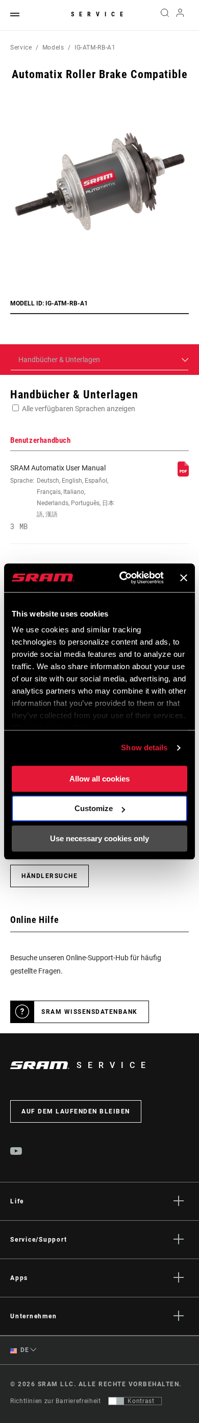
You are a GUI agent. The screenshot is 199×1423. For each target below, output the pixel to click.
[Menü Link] (14, 15)
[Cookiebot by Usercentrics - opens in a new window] (123, 577)
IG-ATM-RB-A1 (95, 47)
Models (53, 47)
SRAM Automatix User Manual (62, 497)
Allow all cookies (99, 778)
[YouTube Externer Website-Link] (16, 1152)
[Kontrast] (116, 1401)
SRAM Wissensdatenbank (89, 1011)
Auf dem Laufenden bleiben (75, 1111)
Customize (93, 808)
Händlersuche (49, 876)
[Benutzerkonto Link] (180, 15)
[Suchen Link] (164, 15)
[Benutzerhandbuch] (183, 474)
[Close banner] (183, 577)
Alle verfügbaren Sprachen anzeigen (78, 409)
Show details (144, 747)
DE (24, 1350)
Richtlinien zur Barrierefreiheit (55, 1401)
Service (99, 14)
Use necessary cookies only (99, 838)
